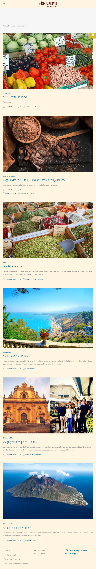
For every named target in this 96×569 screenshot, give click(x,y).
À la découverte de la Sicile (15, 356)
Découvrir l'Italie (29, 193)
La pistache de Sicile (12, 266)
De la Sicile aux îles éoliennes (17, 528)
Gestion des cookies (12, 559)
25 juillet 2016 (7, 524)
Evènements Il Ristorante (33, 455)
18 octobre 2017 (8, 438)
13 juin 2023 (7, 262)
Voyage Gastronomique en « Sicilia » (20, 442)
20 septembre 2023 (9, 176)
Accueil (6, 26)
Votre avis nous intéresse (76, 552)
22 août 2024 (7, 93)
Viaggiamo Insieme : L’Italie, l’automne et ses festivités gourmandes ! (35, 180)
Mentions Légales (10, 555)
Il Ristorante (12, 107)
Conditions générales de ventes (16, 563)
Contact (7, 551)
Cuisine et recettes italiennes (34, 107)
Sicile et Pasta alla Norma (15, 97)
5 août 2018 (7, 352)
